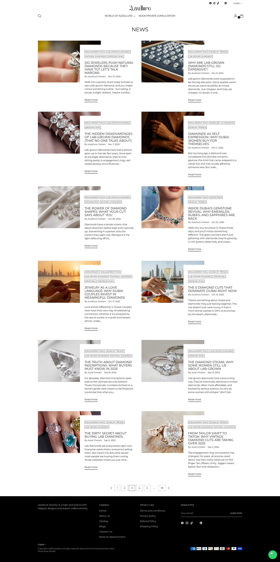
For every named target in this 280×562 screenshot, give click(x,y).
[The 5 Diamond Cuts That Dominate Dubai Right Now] (172, 293)
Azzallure (58, 548)
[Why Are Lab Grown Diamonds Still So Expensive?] (172, 73)
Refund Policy (148, 521)
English (237, 3)
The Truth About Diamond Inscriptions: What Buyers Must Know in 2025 (108, 365)
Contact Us (105, 531)
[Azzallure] (140, 8)
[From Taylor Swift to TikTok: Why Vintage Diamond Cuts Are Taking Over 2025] (172, 445)
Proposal (90, 281)
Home (102, 510)
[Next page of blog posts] (168, 488)
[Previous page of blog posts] (111, 488)
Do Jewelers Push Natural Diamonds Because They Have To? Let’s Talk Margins (109, 68)
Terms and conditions (152, 510)
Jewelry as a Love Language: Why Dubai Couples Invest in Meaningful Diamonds (105, 292)
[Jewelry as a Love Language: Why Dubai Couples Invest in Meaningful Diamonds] (69, 297)
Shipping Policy (149, 526)
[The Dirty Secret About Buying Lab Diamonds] (69, 441)
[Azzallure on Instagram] (214, 3)
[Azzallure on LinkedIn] (225, 3)
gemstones (216, 197)
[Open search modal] (39, 16)
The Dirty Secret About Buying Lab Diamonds (105, 434)
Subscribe (236, 513)
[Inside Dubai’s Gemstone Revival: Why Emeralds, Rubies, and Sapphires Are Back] (172, 220)
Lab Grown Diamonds (118, 52)
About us (104, 516)
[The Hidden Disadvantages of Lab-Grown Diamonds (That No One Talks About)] (69, 144)
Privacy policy (148, 516)
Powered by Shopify (47, 551)
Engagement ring (94, 52)
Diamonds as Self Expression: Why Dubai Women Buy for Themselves (208, 139)
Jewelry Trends (218, 52)
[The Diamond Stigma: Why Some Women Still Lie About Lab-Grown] (172, 372)
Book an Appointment (112, 537)
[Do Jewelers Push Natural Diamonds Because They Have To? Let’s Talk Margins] (69, 73)
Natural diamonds (95, 56)
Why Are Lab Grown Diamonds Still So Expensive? (206, 66)
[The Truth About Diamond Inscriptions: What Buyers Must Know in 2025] (69, 372)
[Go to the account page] (234, 16)
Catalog (103, 521)
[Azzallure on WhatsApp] (229, 3)
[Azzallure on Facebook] (210, 3)
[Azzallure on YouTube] (221, 4)
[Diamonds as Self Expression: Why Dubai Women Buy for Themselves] (172, 145)
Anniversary (92, 272)
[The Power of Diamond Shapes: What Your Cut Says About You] (69, 218)
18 (162, 488)
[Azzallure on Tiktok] (218, 3)
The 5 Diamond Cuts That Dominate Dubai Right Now (212, 289)
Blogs (102, 526)
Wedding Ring (115, 56)
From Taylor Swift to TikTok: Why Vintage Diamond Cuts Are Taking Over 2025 (210, 438)
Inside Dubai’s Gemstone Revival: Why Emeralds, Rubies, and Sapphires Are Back (211, 213)
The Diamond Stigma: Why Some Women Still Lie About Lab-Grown (211, 365)
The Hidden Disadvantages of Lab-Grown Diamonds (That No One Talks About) (109, 137)
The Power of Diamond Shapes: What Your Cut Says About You (106, 211)
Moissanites (91, 202)
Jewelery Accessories (222, 123)
